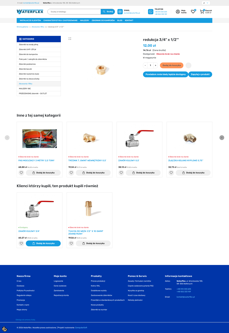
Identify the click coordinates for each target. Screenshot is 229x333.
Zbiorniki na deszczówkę (29, 79)
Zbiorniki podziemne (27, 64)
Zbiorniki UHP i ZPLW (27, 49)
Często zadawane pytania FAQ (140, 286)
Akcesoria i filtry (38, 27)
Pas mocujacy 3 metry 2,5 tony (36, 160)
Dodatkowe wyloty (99, 290)
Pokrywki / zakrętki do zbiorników (33, 59)
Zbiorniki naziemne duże (29, 74)
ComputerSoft (81, 328)
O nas (19, 281)
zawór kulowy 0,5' (128, 160)
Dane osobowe (60, 286)
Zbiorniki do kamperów (28, 54)
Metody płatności (135, 300)
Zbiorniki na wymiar (99, 310)
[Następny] (221, 137)
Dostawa (20, 286)
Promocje (21, 300)
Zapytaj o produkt (200, 74)
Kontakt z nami (23, 305)
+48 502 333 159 (161, 14)
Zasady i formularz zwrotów (139, 281)
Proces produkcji (98, 281)
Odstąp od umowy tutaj (25, 320)
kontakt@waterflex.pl (31, 3)
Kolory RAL (95, 286)
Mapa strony (22, 310)
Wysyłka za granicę (136, 290)
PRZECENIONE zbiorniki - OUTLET (33, 93)
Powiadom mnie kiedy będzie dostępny (166, 74)
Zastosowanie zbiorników (101, 295)
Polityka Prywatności (25, 290)
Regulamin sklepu (24, 295)
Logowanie (58, 281)
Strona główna (22, 27)
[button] (206, 12)
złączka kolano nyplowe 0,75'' (185, 160)
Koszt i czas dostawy (136, 295)
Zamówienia (59, 290)
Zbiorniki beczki (25, 69)
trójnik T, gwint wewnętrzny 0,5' (87, 160)
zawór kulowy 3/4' (29, 231)
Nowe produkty (97, 305)
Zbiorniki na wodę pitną (28, 44)
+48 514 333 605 (161, 12)
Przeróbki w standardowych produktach (108, 300)
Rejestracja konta (61, 295)
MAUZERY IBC (25, 88)
